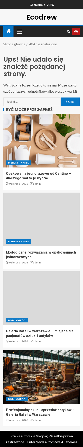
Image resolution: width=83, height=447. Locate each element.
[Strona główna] (8, 31)
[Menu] (18, 31)
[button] (18, 31)
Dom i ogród (17, 320)
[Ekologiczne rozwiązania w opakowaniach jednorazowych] (41, 219)
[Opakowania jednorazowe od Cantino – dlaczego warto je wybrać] (41, 140)
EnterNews (35, 442)
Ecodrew (41, 17)
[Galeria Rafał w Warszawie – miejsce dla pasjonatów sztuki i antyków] (41, 298)
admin (37, 183)
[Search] (68, 31)
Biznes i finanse (18, 162)
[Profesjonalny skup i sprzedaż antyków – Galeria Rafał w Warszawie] (41, 377)
